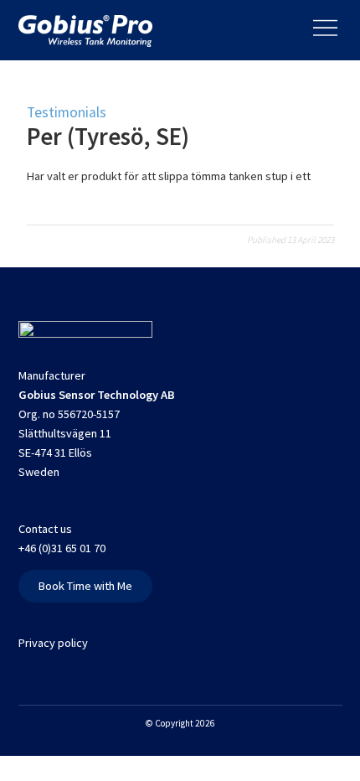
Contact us (45, 528)
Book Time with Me (85, 585)
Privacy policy (53, 642)
